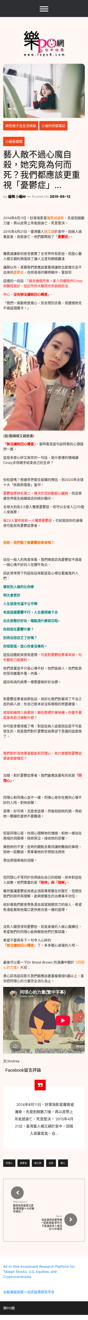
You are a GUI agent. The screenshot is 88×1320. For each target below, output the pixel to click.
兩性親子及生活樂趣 (20, 126)
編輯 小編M (17, 196)
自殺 (51, 1163)
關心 (63, 1163)
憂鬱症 (23, 1163)
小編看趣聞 (13, 141)
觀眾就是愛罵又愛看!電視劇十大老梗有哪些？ (23, 1208)
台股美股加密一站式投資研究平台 (28, 1292)
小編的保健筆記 (53, 126)
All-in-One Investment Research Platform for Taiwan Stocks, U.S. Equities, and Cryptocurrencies (39, 1271)
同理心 (9, 1163)
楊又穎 (37, 1163)
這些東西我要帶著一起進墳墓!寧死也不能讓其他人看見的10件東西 (51, 1224)
